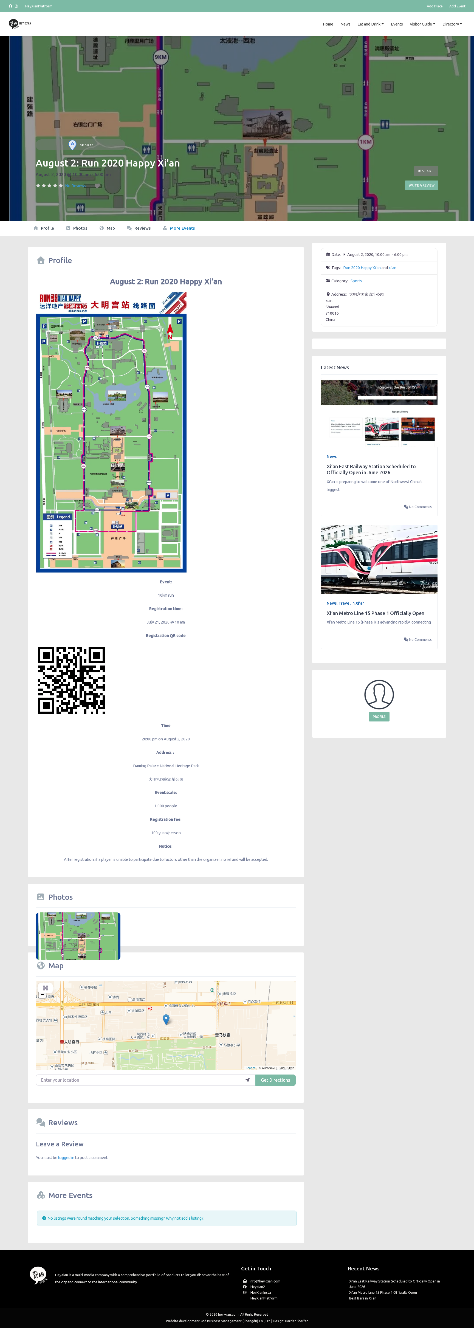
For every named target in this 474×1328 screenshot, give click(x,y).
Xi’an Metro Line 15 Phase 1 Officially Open (375, 613)
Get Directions (275, 1080)
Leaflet (250, 1068)
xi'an (392, 268)
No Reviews (75, 186)
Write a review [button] (422, 185)
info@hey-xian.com (265, 1281)
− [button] (42, 994)
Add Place (435, 6)
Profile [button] (379, 716)
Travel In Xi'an (351, 603)
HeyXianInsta (260, 1292)
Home (328, 24)
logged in (66, 1157)
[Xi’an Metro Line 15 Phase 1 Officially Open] (379, 559)
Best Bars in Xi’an (362, 1298)
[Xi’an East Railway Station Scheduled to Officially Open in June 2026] (379, 412)
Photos (79, 228)
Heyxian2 (257, 1286)
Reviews (142, 228)
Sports (87, 145)
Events (397, 24)
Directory (450, 24)
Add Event (457, 6)
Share (427, 171)
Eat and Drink (368, 24)
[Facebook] (11, 6)
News (345, 24)
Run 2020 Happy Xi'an (362, 268)
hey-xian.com (228, 1314)
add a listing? (192, 1218)
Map (110, 228)
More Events (182, 228)
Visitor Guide (421, 24)
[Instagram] (16, 6)
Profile (47, 228)
